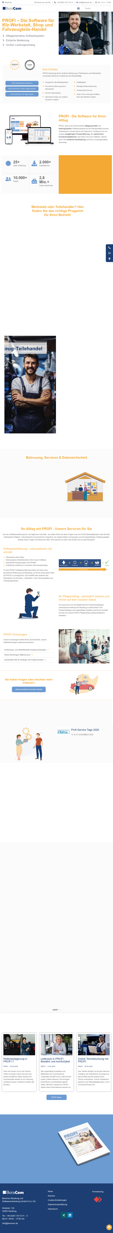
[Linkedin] (70, 1215)
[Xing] (64, 1215)
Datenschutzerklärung (57, 1204)
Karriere (51, 1196)
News (50, 1191)
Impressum (53, 1209)
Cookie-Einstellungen (57, 1200)
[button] (78, 8)
